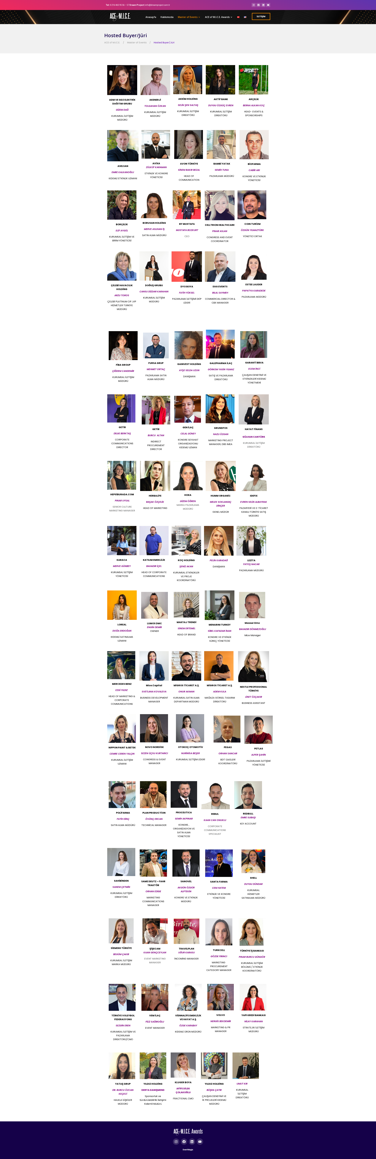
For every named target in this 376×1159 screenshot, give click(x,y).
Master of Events (188, 17)
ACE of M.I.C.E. (112, 42)
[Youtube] (268, 5)
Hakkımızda (167, 17)
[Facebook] (258, 5)
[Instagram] (254, 5)
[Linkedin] (263, 5)
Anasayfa (151, 17)
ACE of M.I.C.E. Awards (217, 17)
